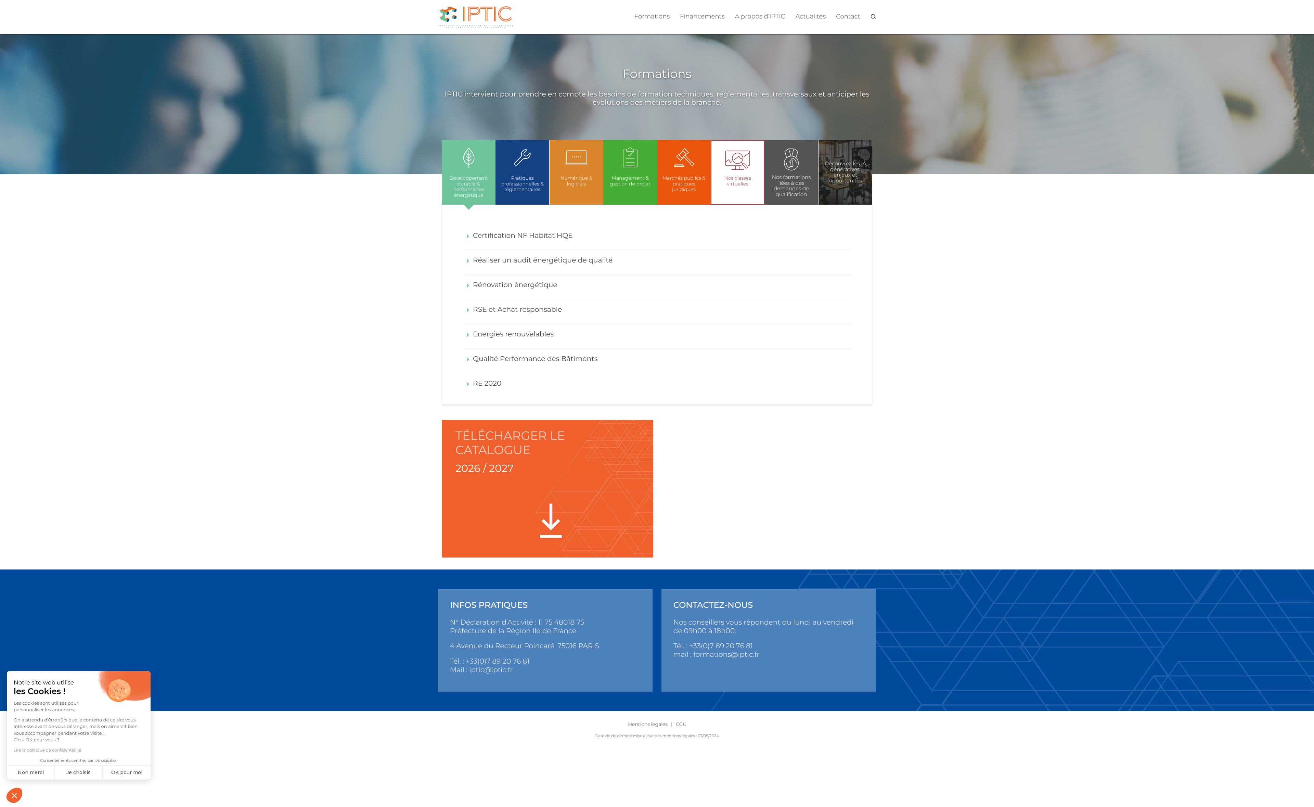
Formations (652, 16)
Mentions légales (648, 724)
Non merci (31, 772)
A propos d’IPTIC (760, 16)
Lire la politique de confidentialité (47, 750)
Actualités (811, 16)
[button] (14, 795)
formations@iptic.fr (726, 654)
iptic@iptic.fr (491, 670)
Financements (702, 16)
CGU (681, 724)
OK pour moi (126, 772)
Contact (848, 16)
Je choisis (78, 772)
